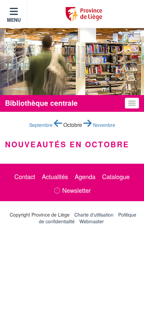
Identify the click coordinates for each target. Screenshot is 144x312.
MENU (14, 19)
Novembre (103, 125)
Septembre (41, 125)
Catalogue (116, 176)
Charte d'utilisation (94, 214)
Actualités (55, 176)
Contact (24, 176)
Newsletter (76, 190)
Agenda (85, 176)
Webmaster (91, 221)
